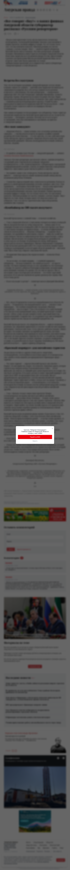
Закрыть (35, 441)
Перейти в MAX (35, 437)
